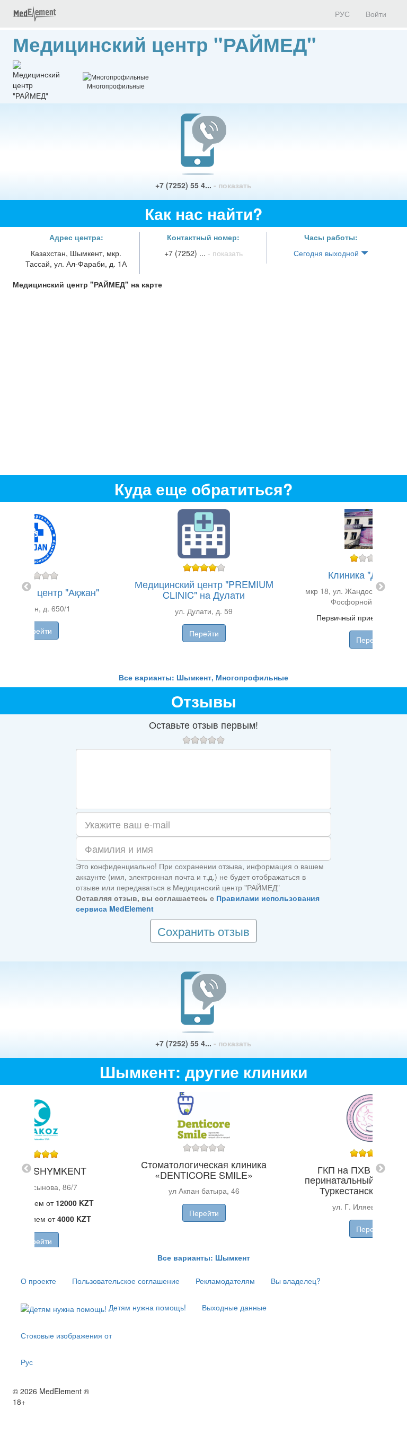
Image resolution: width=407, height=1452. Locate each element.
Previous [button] (26, 587)
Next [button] (380, 587)
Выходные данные (234, 1307)
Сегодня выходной (327, 253)
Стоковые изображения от (66, 1335)
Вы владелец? (296, 1280)
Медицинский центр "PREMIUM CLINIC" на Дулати (204, 589)
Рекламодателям (225, 1280)
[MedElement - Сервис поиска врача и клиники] (34, 14)
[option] (203, 587)
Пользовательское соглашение (126, 1280)
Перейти (37, 630)
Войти (376, 13)
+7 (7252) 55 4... (203, 185)
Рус (27, 1362)
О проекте (38, 1280)
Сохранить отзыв (203, 931)
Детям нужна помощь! (146, 1307)
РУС (341, 13)
